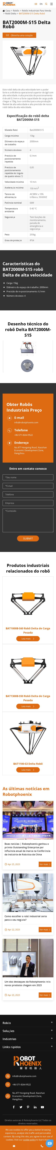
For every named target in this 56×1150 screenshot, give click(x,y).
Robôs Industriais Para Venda (36, 10)
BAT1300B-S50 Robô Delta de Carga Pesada (28, 698)
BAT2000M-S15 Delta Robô (32, 13)
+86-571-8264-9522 (23, 435)
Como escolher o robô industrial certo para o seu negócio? (26, 918)
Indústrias (9, 1039)
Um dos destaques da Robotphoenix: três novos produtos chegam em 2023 (28, 983)
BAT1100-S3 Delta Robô (28, 763)
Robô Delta (10, 13)
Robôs (16, 10)
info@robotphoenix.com (26, 422)
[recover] (49, 1143)
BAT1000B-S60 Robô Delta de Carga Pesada (28, 630)
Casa (8, 10)
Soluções (8, 1031)
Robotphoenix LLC (33, 1120)
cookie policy (29, 1139)
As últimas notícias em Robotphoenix (26, 791)
